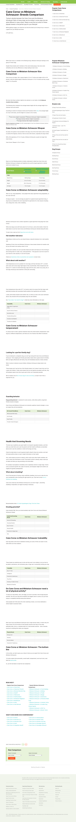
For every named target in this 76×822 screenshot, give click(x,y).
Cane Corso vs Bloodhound (13, 700)
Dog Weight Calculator (28, 4)
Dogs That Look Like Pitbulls (11, 796)
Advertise (57, 794)
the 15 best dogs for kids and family (25, 375)
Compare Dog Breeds (10, 4)
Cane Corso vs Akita (12, 702)
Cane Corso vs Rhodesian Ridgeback (16, 698)
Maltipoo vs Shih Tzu (10, 806)
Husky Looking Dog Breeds (11, 790)
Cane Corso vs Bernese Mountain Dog (16, 691)
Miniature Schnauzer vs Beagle (37, 694)
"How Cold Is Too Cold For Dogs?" (16, 300)
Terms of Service (58, 800)
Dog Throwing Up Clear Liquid (28, 790)
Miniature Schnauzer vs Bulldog (37, 691)
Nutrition (36, 1)
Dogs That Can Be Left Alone (11, 788)
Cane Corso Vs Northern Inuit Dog (37, 721)
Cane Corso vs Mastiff (12, 693)
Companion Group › (56, 152)
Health (29, 1)
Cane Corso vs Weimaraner (13, 694)
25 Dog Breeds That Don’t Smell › (59, 118)
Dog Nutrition (41, 790)
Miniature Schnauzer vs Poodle (37, 693)
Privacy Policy (57, 798)
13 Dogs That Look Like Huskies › (59, 115)
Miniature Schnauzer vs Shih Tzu (37, 708)
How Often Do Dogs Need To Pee (28, 792)
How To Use (57, 792)
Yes (23, 744)
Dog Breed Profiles (42, 796)
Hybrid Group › (55, 161)
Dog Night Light (25, 805)
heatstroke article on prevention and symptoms (22, 257)
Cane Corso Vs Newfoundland (36, 717)
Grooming (55, 1)
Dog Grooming (41, 794)
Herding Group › (55, 155)
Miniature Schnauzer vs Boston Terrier (39, 710)
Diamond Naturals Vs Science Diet (28, 803)
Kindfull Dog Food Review (27, 807)
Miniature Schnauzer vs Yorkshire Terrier (39, 702)
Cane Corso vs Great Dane (13, 687)
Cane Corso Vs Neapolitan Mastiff (15, 725)
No (26, 744)
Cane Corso (27, 169)
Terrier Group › (55, 170)
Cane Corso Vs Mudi (12, 723)
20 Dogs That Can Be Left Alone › (59, 107)
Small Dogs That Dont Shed (11, 800)
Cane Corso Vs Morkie (12, 717)
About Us (57, 788)
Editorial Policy (58, 790)
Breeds (22, 1)
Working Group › (55, 174)
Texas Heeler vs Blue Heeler (11, 804)
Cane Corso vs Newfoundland (14, 696)
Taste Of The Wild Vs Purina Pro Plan (29, 801)
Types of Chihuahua (9, 802)
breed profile (13, 660)
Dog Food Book (57, 4)
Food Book (41, 805)
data (38, 110)
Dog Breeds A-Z (19, 4)
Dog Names (36, 4)
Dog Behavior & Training (43, 792)
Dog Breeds (41, 798)
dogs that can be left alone (26, 232)
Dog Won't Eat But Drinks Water (28, 788)
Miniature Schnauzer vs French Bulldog (39, 689)
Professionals (64, 1)
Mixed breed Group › (56, 164)
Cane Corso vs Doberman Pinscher (15, 689)
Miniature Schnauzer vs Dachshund (38, 696)
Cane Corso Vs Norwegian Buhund (37, 723)
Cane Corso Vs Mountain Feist (14, 721)
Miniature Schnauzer (42, 169)
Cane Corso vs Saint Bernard (14, 704)
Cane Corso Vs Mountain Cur (14, 719)
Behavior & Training (45, 1)
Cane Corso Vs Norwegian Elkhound (37, 725)
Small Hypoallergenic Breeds (46, 4)
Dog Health (41, 788)
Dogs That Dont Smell (10, 798)
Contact (56, 796)
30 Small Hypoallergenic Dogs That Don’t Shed (28, 503)
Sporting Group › (55, 167)
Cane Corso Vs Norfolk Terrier (36, 719)
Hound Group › (55, 158)
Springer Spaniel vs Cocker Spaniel (12, 808)
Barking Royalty (12, 1)
